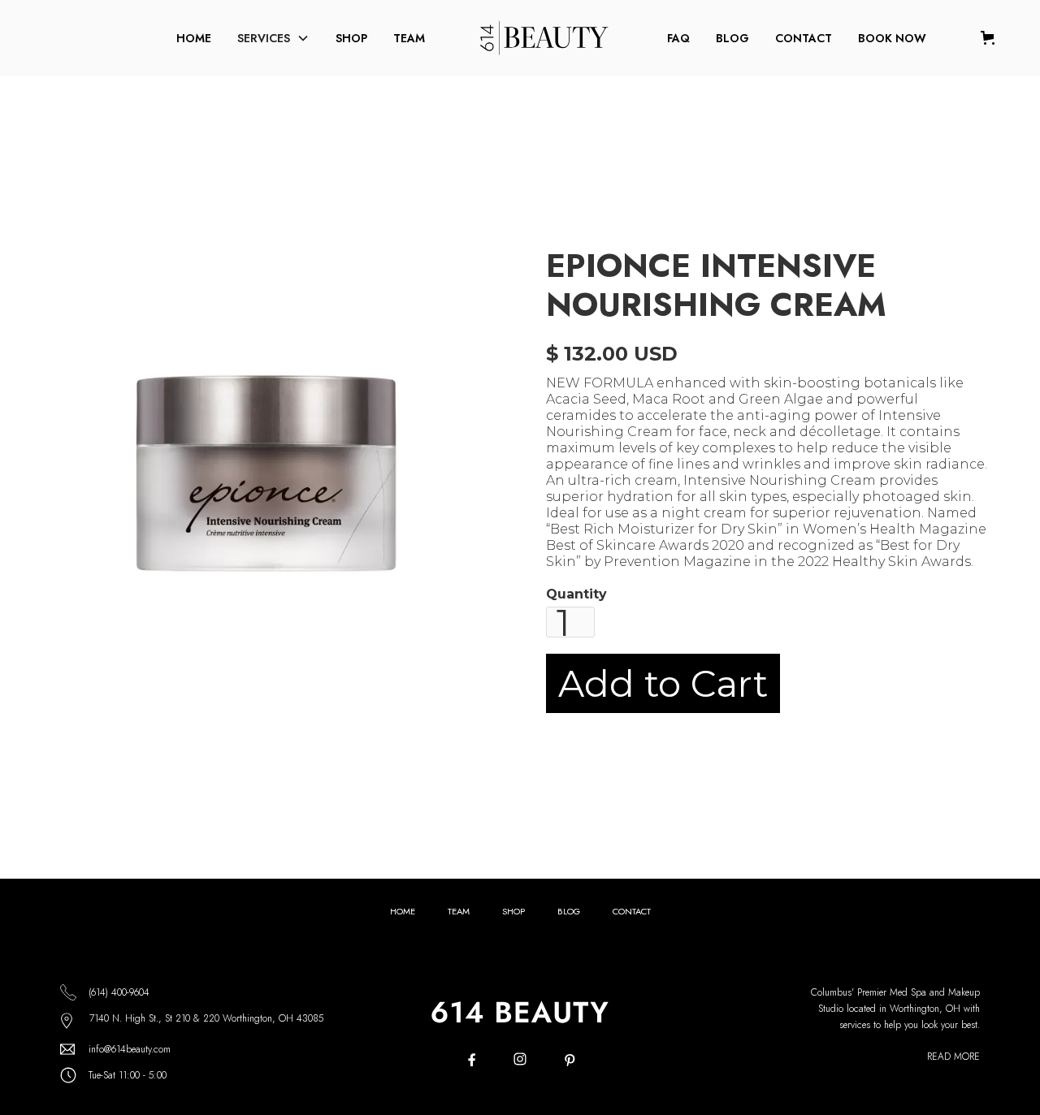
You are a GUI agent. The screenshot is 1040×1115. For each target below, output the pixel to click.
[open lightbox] (273, 477)
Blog (732, 38)
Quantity (576, 594)
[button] (273, 38)
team (459, 911)
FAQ (678, 38)
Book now (892, 38)
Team (409, 38)
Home (193, 38)
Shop (351, 38)
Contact (803, 38)
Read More (953, 1056)
